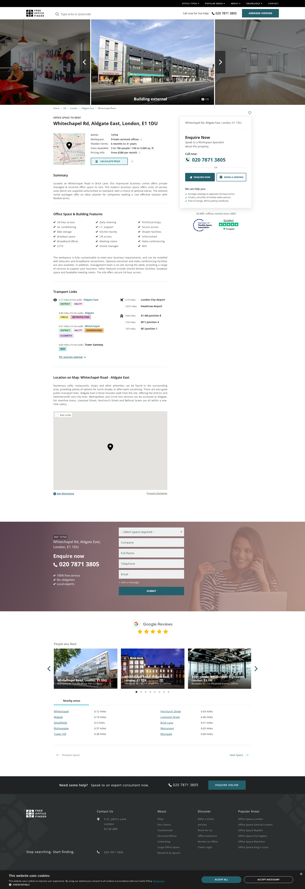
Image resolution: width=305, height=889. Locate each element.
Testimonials (165, 830)
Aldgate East (88, 108)
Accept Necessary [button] (268, 879)
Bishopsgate (61, 728)
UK (64, 108)
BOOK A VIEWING (233, 177)
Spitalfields (60, 722)
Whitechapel (92, 326)
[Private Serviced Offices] (141, 139)
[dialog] (152, 879)
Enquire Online (227, 785)
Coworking (163, 841)
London (73, 108)
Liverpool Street (170, 717)
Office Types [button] (189, 3)
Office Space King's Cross (253, 847)
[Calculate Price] (132, 161)
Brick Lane (166, 722)
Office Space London (250, 819)
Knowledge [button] (253, 3)
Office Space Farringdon (252, 835)
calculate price (110, 161)
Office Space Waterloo (251, 841)
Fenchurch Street (170, 711)
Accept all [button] (221, 879)
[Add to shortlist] (250, 113)
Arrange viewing (260, 13)
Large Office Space (168, 847)
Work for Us (205, 830)
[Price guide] (139, 152)
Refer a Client (206, 819)
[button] (87, 884)
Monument (167, 728)
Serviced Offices (167, 835)
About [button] (234, 3)
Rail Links (65, 415)
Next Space (237, 755)
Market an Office (208, 841)
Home (56, 108)
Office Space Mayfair (250, 830)
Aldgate (89, 313)
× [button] (301, 874)
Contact (273, 3)
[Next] (220, 62)
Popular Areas (248, 811)
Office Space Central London (255, 824)
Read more (159, 880)
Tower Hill (60, 734)
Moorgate (166, 734)
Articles (202, 824)
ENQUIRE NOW (202, 177)
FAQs (160, 819)
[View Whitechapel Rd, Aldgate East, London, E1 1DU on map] (69, 150)
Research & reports (169, 852)
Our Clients (164, 824)
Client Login (205, 847)
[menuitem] (177, 819)
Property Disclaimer (157, 493)
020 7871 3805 (226, 13)
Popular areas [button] (214, 3)
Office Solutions (207, 835)
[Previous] (85, 62)
